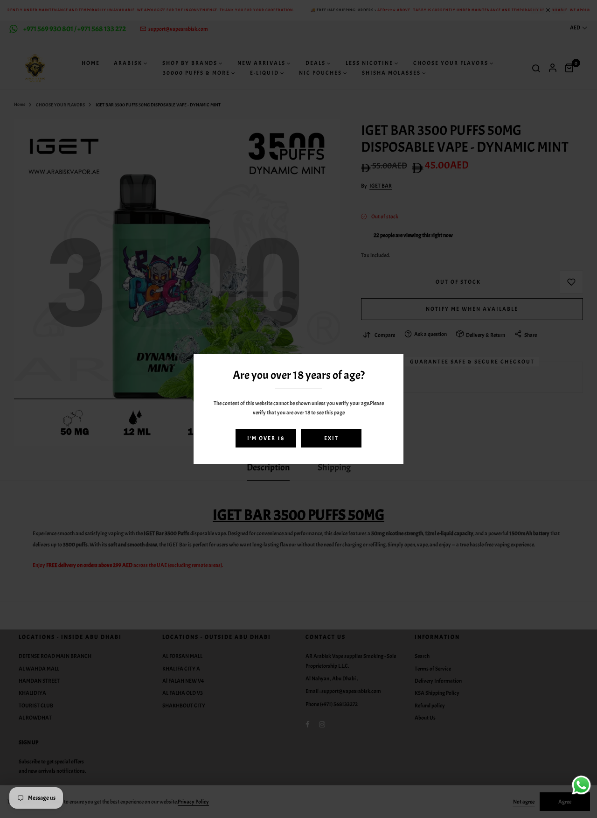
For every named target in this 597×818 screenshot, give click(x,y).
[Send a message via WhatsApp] (581, 785)
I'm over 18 (266, 438)
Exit (331, 438)
